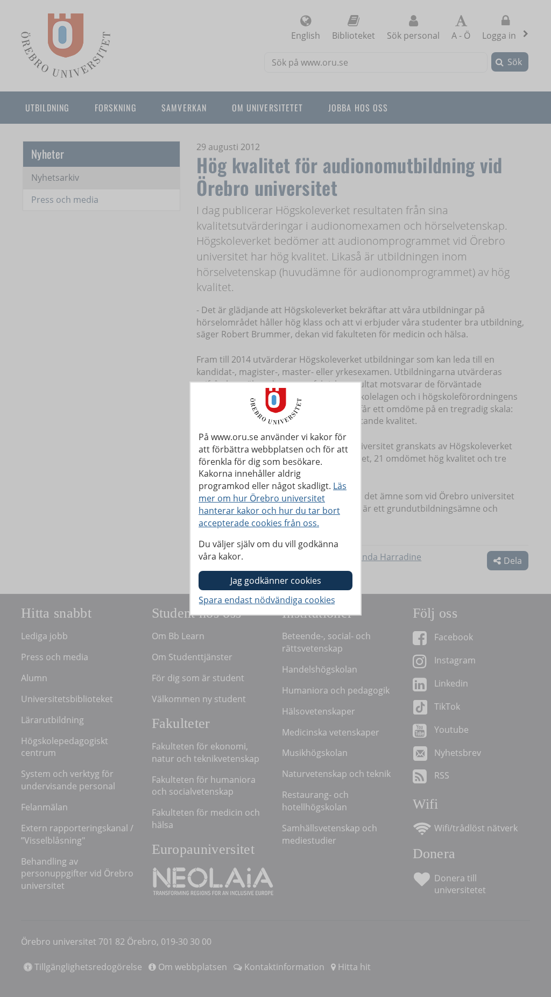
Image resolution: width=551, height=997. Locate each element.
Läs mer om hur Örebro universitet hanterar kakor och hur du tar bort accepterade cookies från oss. (273, 504)
